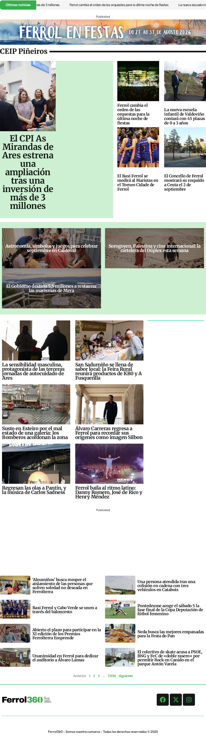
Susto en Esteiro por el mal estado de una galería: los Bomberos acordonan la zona (35, 432)
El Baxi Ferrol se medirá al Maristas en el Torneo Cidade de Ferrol (137, 182)
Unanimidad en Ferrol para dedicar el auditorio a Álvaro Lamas (65, 657)
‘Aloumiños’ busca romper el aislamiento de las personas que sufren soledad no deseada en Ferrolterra (62, 585)
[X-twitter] (176, 700)
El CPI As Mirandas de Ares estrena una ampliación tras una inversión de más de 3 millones (27, 172)
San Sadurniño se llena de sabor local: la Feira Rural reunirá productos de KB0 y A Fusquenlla (108, 371)
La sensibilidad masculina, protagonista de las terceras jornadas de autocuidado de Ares (33, 371)
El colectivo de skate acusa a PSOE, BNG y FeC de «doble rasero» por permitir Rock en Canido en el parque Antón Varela (169, 657)
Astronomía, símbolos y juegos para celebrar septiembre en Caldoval (51, 248)
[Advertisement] (103, 541)
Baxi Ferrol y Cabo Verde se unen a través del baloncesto (64, 609)
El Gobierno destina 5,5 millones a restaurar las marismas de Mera (51, 288)
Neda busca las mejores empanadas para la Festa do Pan (170, 633)
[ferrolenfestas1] (103, 44)
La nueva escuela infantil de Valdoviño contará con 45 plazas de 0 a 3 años (184, 116)
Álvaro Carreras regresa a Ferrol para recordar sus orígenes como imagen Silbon (109, 432)
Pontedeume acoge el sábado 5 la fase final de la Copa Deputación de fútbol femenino (170, 609)
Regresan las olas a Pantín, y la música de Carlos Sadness (34, 490)
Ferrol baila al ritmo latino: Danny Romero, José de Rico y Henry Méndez (108, 492)
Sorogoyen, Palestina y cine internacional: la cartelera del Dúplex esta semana (155, 248)
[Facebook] (163, 700)
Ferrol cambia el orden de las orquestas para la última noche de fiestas (104, 5)
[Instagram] (189, 700)
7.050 (112, 676)
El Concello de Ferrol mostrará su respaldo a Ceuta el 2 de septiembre (184, 182)
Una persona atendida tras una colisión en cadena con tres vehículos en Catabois (166, 585)
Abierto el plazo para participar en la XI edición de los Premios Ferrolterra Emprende (66, 633)
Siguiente (126, 676)
